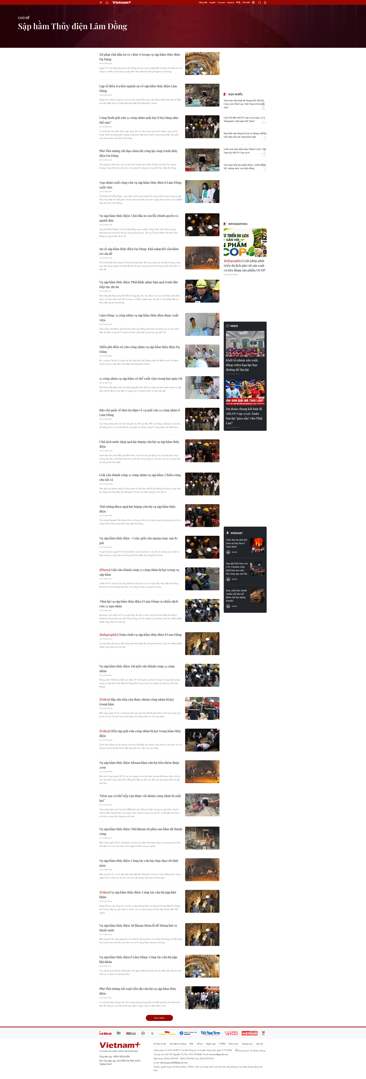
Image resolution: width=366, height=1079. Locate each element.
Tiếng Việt (203, 2)
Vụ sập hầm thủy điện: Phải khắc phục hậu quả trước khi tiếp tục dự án (138, 284)
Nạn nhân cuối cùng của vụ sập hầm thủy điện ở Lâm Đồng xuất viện (140, 184)
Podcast (237, 533)
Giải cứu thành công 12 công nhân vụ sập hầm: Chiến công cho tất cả (140, 477)
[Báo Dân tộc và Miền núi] (102, 1033)
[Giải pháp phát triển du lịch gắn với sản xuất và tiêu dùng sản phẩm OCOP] (245, 242)
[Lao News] (143, 1033)
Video (234, 326)
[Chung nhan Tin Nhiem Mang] (251, 1050)
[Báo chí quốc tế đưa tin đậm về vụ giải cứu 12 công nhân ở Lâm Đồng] (202, 419)
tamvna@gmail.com (218, 1054)
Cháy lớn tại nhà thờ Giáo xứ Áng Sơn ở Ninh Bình (236, 543)
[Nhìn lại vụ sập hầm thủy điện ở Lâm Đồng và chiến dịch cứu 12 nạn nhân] (202, 610)
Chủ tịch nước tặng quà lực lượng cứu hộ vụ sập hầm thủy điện (139, 444)
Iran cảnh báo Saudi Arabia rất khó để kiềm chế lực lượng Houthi (236, 595)
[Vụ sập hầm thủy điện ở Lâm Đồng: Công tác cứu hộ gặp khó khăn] (202, 966)
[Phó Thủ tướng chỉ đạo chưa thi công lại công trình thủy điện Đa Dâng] (202, 160)
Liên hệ (259, 1043)
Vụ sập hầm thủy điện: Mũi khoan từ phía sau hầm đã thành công (140, 831)
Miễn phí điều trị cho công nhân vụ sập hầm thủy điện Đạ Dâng (139, 349)
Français (221, 2)
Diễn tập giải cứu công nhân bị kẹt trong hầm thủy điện (140, 733)
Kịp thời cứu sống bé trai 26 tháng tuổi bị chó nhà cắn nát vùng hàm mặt (245, 135)
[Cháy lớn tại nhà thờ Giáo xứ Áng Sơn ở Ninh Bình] (257, 545)
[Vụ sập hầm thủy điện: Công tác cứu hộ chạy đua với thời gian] (202, 869)
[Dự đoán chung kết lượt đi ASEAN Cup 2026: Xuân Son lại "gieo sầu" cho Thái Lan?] (245, 392)
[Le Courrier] (231, 1033)
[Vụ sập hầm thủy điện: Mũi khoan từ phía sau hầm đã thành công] (202, 838)
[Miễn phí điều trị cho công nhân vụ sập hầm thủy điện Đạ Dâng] (202, 356)
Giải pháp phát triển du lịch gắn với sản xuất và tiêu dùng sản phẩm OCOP (244, 265)
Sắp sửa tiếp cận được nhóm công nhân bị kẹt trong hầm (136, 701)
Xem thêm (159, 1017)
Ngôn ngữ (211, 1043)
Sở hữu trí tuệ (160, 1043)
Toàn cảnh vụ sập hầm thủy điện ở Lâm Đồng (150, 634)
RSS (191, 1043)
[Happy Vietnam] (167, 1033)
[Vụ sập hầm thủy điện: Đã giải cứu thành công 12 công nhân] (202, 675)
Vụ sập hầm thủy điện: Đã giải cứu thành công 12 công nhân (137, 668)
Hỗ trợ (200, 1043)
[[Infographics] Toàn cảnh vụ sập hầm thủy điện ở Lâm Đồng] (202, 643)
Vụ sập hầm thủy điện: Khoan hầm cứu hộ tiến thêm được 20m (139, 764)
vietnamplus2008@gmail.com (174, 1062)
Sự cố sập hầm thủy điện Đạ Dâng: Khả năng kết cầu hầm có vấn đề (139, 251)
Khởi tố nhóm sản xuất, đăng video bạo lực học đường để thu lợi (242, 365)
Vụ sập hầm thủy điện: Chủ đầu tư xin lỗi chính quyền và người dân (138, 217)
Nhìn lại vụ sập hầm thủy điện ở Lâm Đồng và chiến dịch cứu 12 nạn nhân (138, 603)
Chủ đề (23, 18)
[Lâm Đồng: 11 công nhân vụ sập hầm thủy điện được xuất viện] (202, 324)
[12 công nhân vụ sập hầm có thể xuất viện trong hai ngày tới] (202, 387)
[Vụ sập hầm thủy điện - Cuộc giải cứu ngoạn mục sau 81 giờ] (202, 547)
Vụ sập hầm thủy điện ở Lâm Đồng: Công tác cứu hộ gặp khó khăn (138, 959)
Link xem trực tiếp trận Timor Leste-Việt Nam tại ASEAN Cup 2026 (245, 151)
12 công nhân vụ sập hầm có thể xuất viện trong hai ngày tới (140, 378)
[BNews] (118, 1033)
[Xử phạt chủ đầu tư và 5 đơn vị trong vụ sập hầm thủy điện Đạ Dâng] (202, 63)
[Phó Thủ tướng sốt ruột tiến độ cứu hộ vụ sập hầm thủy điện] (202, 997)
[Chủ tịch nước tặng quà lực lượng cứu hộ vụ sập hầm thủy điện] (202, 450)
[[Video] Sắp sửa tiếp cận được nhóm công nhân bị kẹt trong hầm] (202, 708)
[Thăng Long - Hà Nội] (253, 2)
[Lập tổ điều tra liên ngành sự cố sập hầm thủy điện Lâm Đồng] (202, 95)
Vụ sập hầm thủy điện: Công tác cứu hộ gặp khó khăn (137, 894)
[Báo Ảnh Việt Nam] (249, 1033)
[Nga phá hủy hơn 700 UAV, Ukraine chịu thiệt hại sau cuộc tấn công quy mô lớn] (257, 569)
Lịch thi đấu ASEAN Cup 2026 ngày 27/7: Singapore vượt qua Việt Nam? (244, 119)
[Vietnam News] (210, 1033)
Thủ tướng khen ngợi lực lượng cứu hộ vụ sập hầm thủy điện (137, 508)
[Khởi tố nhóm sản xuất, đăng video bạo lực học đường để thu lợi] (245, 344)
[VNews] (263, 1033)
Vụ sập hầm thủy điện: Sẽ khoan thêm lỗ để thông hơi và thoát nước (138, 927)
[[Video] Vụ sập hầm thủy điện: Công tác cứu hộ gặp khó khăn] (202, 901)
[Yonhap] (188, 1033)
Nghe (234, 552)
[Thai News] (152, 1033)
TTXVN (222, 1043)
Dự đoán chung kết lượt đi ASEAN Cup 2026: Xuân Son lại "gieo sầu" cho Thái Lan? (244, 416)
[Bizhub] (131, 1033)
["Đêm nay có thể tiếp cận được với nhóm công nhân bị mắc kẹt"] (202, 804)
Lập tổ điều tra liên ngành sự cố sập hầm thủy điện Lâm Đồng (138, 88)
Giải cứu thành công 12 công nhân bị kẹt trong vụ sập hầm (139, 572)
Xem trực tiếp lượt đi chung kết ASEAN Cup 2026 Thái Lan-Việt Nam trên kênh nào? (244, 104)
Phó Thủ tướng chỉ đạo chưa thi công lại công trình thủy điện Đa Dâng (138, 153)
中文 (238, 2)
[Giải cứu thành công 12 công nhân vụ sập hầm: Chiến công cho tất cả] (202, 484)
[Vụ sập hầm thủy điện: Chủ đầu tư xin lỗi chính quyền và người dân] (202, 224)
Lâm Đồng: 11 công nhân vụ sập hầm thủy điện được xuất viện (138, 317)
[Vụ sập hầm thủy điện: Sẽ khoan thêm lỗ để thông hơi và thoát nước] (202, 934)
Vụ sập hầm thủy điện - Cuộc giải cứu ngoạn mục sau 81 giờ (138, 540)
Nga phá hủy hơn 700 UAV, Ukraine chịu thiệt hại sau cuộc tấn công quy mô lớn (237, 568)
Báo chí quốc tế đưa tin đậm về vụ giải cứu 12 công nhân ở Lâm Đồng (139, 412)
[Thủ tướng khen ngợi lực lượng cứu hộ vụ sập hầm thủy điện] (202, 515)
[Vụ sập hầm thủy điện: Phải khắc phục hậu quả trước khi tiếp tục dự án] (202, 291)
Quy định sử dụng (178, 1043)
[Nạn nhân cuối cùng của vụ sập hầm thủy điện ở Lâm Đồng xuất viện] (202, 191)
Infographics (237, 224)
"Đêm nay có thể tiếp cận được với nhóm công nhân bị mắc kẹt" (140, 798)
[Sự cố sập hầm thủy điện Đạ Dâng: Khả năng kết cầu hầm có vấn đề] (202, 258)
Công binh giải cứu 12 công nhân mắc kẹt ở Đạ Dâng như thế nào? (138, 119)
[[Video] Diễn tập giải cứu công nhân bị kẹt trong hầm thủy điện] (202, 740)
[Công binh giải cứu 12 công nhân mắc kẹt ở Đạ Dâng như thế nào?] (202, 126)
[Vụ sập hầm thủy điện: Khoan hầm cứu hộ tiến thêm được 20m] (202, 771)
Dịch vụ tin (233, 1043)
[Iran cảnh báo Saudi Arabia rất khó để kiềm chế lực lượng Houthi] (257, 596)
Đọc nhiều (235, 94)
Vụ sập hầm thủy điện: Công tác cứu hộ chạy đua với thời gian (138, 862)
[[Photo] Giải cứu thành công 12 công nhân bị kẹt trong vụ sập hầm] (202, 578)
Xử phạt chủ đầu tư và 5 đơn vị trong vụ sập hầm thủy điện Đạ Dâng (139, 56)
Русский (246, 2)
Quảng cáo (247, 1043)
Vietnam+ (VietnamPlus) (122, 2)
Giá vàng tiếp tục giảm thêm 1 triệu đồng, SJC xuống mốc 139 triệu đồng (245, 166)
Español (230, 2)
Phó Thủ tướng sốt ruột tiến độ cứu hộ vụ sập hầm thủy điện (137, 990)
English (212, 2)
